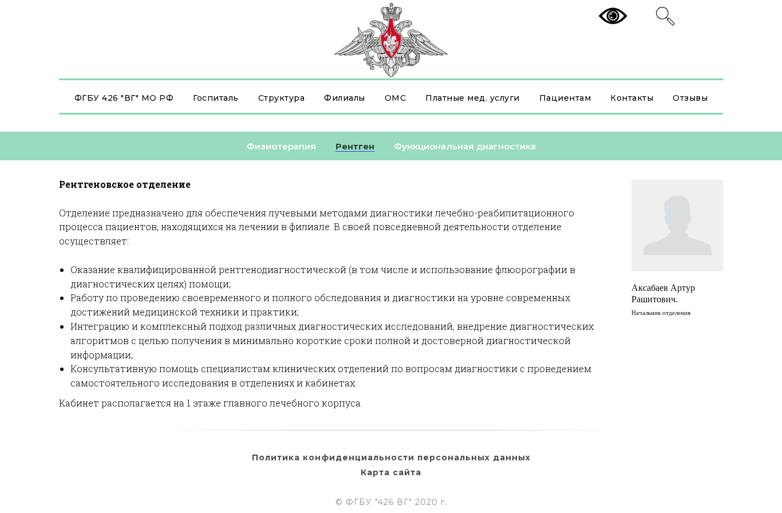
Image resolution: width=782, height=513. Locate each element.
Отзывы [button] (690, 98)
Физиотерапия (281, 146)
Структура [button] (281, 98)
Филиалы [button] (344, 98)
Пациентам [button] (565, 98)
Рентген (354, 146)
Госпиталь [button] (216, 98)
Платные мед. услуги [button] (472, 98)
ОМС (395, 98)
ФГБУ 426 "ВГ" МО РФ (124, 98)
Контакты (631, 98)
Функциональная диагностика (465, 146)
